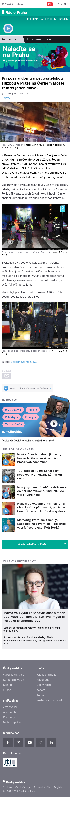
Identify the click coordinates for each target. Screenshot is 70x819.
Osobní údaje (23, 787)
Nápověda (42, 679)
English (58, 787)
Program (32, 19)
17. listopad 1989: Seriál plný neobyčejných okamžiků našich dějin (39, 474)
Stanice (8, 684)
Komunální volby (13, 679)
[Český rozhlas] (12, 4)
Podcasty (9, 717)
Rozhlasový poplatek (49, 700)
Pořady (29, 417)
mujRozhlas (9, 399)
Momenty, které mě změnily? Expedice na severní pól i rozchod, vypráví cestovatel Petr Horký (42, 523)
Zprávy (6, 98)
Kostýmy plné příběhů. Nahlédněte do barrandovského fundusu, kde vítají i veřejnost (42, 490)
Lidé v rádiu (43, 684)
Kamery (63, 19)
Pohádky (10, 417)
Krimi (31, 409)
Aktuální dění (12, 39)
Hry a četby (12, 409)
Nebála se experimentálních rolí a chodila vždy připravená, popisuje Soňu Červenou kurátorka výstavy (41, 507)
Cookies (7, 787)
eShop (7, 690)
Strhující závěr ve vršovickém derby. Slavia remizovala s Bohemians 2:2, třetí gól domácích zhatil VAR (34, 640)
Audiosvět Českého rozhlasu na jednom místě (28, 440)
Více (49, 39)
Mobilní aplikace (13, 722)
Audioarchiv (48, 19)
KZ (35, 361)
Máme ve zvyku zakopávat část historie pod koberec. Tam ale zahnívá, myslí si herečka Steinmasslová (34, 617)
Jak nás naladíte (46, 674)
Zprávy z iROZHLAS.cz (19, 561)
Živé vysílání (12, 424)
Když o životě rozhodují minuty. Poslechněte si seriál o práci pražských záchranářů (39, 458)
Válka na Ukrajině (13, 674)
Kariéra (40, 690)
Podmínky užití (42, 787)
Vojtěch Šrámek (21, 361)
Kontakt (41, 695)
